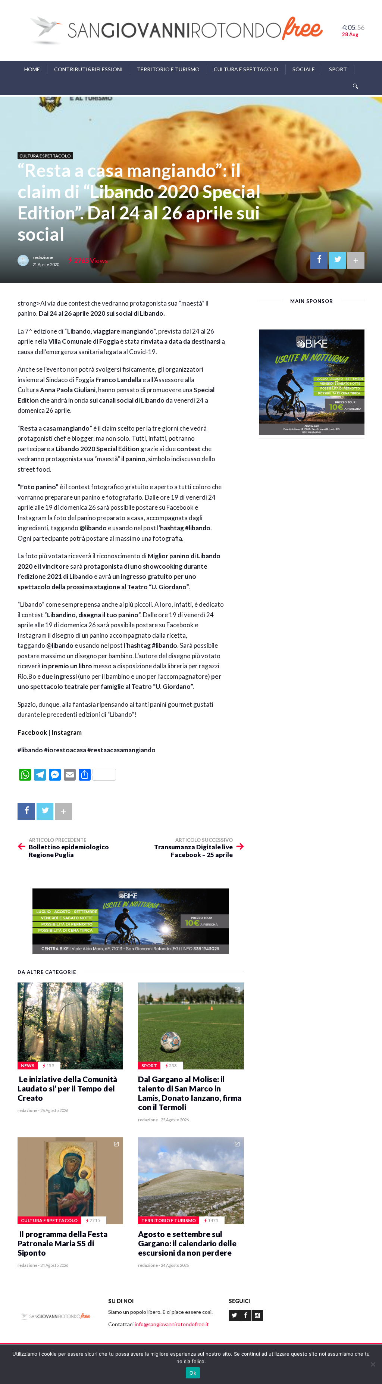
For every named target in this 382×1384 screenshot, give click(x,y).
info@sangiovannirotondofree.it (172, 1324)
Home (32, 69)
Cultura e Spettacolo (246, 69)
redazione (42, 257)
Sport (338, 69)
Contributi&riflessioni (88, 69)
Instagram (66, 732)
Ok (193, 1373)
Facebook (32, 732)
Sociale (303, 69)
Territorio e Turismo (168, 69)
